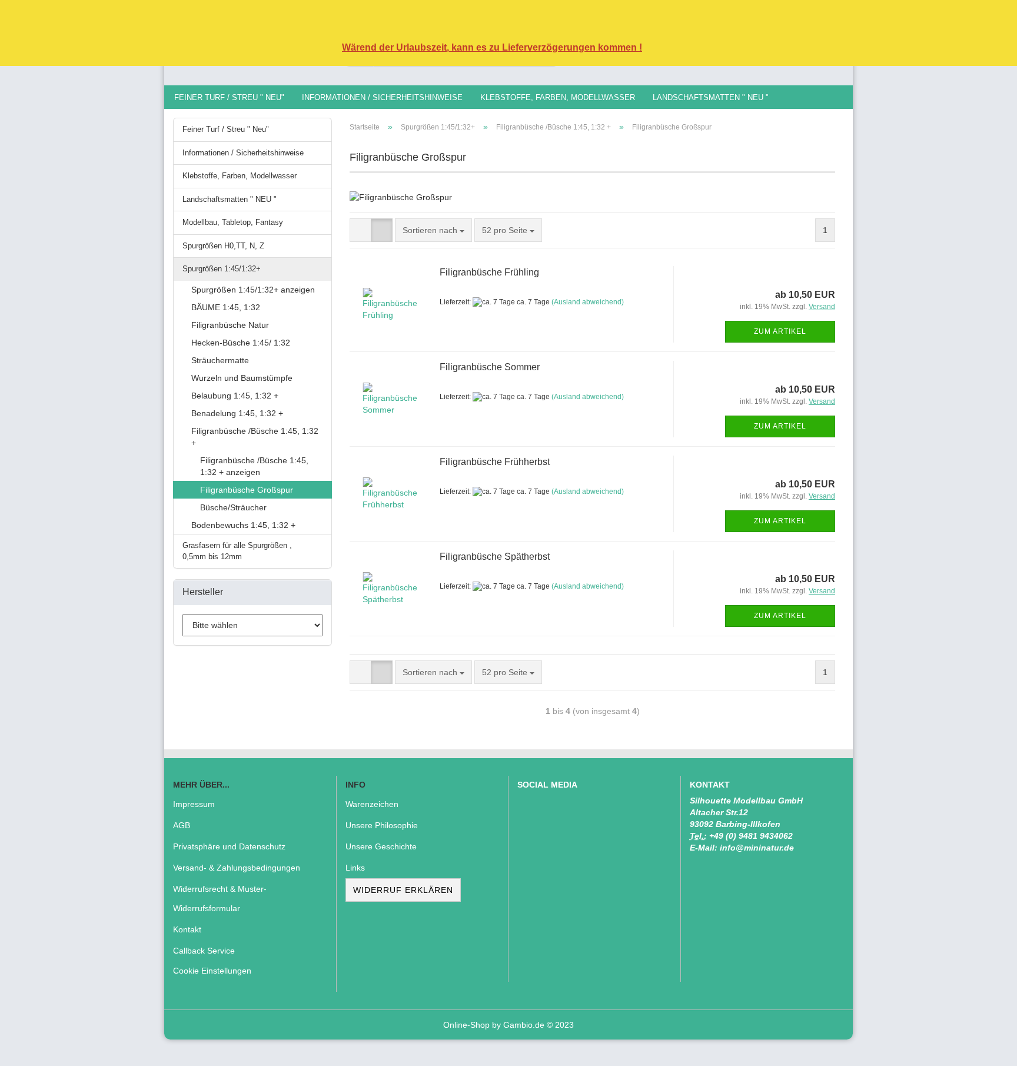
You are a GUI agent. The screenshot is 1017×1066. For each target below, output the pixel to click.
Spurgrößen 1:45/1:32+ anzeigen (253, 289)
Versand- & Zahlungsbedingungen (236, 867)
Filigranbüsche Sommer (490, 367)
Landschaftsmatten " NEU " (711, 97)
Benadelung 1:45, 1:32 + (237, 413)
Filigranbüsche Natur (230, 325)
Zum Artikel (780, 331)
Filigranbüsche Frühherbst (495, 462)
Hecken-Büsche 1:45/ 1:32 (240, 342)
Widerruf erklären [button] (403, 890)
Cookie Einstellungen (212, 970)
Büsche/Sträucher (233, 507)
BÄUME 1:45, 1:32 (225, 307)
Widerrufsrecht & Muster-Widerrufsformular (220, 898)
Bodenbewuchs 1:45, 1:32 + (243, 525)
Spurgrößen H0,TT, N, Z (223, 245)
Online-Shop (466, 1025)
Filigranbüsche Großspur (246, 489)
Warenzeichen (371, 804)
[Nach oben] (984, 1048)
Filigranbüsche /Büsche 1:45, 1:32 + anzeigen (254, 466)
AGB (181, 825)
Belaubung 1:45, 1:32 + (234, 395)
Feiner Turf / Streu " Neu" (229, 97)
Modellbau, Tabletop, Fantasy (232, 222)
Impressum (194, 804)
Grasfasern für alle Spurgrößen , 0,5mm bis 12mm (237, 551)
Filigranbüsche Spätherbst (495, 557)
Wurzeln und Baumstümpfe (242, 378)
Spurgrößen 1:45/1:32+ (221, 268)
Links (355, 867)
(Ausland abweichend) (587, 302)
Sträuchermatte (220, 360)
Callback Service (204, 950)
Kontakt (187, 929)
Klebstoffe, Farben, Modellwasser (557, 97)
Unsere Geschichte (381, 846)
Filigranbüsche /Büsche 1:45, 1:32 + (254, 436)
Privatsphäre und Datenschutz (229, 846)
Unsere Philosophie (381, 825)
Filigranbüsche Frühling (489, 272)
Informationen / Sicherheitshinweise (382, 97)
